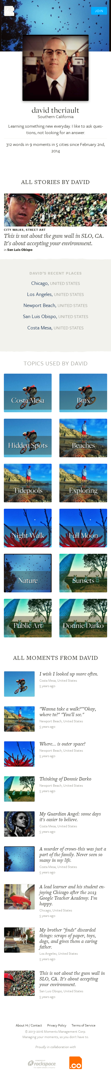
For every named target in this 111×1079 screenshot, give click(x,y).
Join (99, 10)
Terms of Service (84, 1025)
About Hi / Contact (29, 1025)
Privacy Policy (56, 1025)
